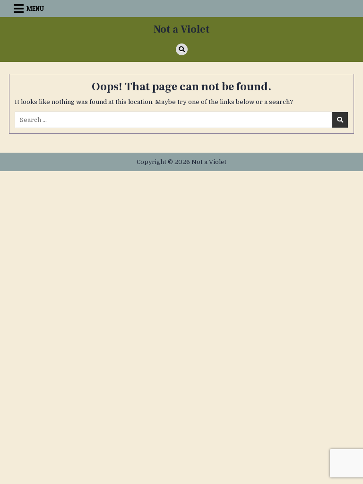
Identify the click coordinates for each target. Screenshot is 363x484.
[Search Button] (182, 49)
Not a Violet (181, 29)
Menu (35, 8)
